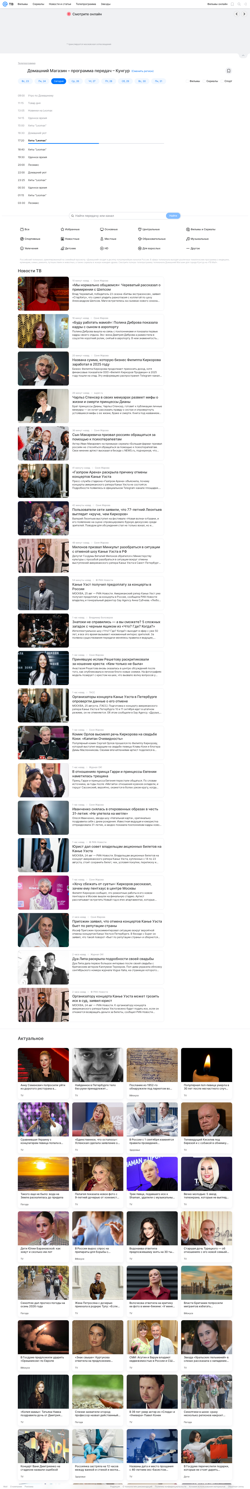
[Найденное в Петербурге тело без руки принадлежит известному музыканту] (97, 1073)
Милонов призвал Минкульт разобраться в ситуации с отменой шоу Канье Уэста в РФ (116, 549)
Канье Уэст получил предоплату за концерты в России (111, 586)
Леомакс (33, 164)
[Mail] (5, 4)
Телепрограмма (26, 63)
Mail (5, 1486)
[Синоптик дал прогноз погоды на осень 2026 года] (43, 1291)
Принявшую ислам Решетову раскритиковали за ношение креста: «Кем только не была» (110, 661)
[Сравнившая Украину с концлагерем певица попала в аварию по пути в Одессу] (43, 1127)
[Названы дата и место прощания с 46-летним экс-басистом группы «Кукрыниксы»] (152, 1454)
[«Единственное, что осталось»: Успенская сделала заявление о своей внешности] (97, 1127)
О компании (16, 1486)
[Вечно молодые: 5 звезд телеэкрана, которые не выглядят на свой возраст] (206, 1182)
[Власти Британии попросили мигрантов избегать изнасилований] (206, 1291)
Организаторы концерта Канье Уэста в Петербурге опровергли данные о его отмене (114, 699)
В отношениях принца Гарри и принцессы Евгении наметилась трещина (114, 774)
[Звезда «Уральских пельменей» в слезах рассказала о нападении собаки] (206, 1345)
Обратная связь (236, 1486)
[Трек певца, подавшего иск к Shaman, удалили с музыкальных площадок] (152, 1182)
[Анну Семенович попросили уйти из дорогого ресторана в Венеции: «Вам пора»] (43, 1073)
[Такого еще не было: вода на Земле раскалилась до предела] (43, 1182)
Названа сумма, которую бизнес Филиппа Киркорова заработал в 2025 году (116, 362)
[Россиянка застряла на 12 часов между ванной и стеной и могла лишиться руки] (97, 1454)
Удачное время (37, 118)
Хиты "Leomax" (37, 125)
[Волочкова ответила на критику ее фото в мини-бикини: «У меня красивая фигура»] (152, 1291)
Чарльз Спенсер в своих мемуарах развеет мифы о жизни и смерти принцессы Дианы (115, 399)
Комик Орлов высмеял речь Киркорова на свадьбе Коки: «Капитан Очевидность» (114, 736)
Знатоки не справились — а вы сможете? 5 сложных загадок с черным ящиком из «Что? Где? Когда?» (116, 624)
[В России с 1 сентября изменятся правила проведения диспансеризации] (152, 1127)
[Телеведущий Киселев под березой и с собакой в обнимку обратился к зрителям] (206, 1127)
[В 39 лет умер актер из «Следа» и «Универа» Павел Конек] (152, 1400)
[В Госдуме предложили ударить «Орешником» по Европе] (43, 1345)
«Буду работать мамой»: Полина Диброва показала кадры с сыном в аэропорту (115, 324)
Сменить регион (142, 71)
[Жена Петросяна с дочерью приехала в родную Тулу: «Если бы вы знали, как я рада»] (97, 1291)
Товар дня (34, 103)
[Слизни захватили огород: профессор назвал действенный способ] (97, 1400)
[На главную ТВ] (10, 4)
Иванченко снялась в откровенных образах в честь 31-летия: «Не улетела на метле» (115, 811)
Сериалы (212, 81)
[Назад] (237, 14)
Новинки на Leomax (40, 110)
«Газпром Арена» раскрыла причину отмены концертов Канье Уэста (109, 474)
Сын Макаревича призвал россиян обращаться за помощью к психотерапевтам (113, 437)
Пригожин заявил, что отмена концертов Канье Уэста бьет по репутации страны (117, 923)
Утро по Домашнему (40, 95)
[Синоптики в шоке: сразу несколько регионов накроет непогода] (206, 1400)
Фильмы (195, 81)
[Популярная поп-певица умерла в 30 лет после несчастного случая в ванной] (206, 1073)
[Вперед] (244, 14)
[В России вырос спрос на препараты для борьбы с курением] (97, 1236)
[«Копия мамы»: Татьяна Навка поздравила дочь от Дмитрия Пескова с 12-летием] (43, 1400)
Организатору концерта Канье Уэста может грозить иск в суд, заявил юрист (115, 998)
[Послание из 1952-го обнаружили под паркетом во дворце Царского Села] (152, 1073)
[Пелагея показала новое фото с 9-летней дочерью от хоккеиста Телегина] (97, 1182)
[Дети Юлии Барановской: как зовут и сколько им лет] (43, 1236)
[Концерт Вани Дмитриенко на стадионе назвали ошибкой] (43, 1454)
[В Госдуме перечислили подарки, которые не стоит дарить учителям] (206, 1454)
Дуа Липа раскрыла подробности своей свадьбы (113, 959)
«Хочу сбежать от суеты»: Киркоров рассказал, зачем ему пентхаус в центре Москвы (112, 886)
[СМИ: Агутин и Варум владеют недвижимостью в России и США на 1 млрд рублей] (152, 1345)
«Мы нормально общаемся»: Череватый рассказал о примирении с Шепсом (116, 287)
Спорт (228, 81)
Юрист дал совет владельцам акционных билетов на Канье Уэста (116, 848)
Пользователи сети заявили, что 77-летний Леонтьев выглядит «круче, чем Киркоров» (117, 512)
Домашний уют (37, 133)
